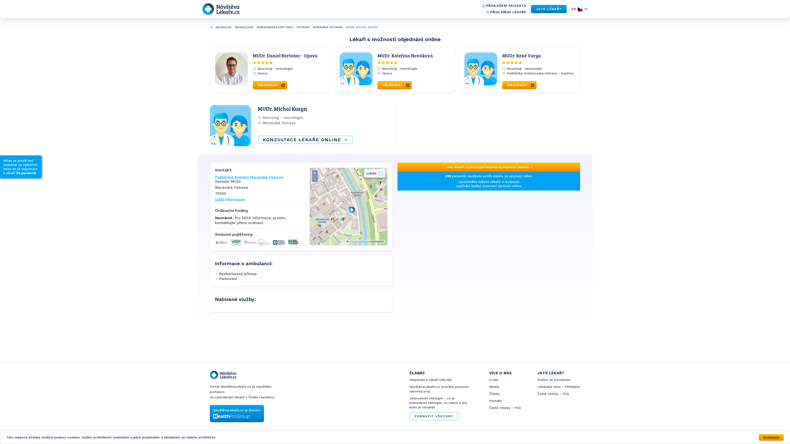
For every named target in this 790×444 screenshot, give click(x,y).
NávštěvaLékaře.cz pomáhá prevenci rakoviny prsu (439, 389)
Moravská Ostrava (327, 27)
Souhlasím (771, 437)
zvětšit (371, 173)
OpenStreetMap (358, 241)
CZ (574, 9)
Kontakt (495, 401)
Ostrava (302, 27)
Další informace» (230, 199)
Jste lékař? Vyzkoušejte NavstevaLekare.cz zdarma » (489, 167)
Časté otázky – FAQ (505, 408)
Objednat (268, 85)
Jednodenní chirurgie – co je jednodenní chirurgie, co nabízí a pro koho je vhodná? (438, 402)
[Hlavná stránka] (211, 27)
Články (494, 394)
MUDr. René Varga (521, 55)
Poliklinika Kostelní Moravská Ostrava (249, 177)
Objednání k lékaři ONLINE (430, 380)
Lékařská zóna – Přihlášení (558, 387)
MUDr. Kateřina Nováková (405, 55)
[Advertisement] (441, 219)
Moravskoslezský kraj (275, 27)
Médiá (494, 387)
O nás (493, 380)
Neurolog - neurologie (234, 27)
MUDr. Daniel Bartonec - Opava (285, 55)
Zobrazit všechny (433, 416)
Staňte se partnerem (554, 380)
